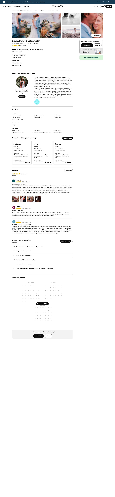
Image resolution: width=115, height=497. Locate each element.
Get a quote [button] (21, 96)
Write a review (68, 170)
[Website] (22, 93)
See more (26, 162)
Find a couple (26, 6)
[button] (96, 35)
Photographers (22, 10)
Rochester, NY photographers (42, 10)
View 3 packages (15, 65)
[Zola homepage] (57, 6)
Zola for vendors (109, 1)
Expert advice (17, 6)
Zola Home (103, 1)
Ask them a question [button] (65, 241)
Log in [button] (102, 6)
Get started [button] (108, 6)
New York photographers (31, 10)
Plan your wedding (7, 6)
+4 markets (35, 43)
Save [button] (47, 335)
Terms (87, 52)
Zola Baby (98, 1)
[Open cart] (97, 6)
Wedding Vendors (15, 10)
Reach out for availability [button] (42, 303)
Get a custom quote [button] (67, 138)
